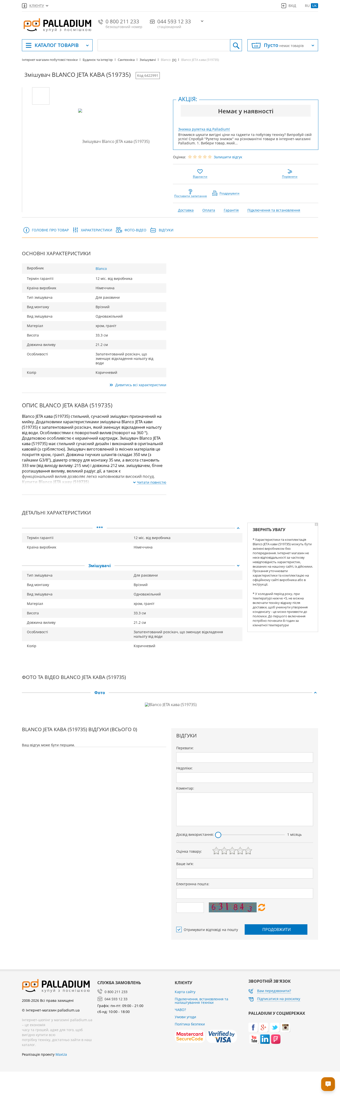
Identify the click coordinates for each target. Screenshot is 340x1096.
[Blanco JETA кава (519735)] (41, 96)
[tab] (132, 528)
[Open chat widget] (328, 1084)
